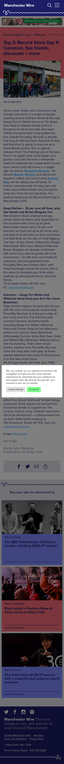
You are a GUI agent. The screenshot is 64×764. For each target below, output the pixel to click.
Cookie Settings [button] (15, 389)
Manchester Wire (19, 5)
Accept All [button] (34, 389)
